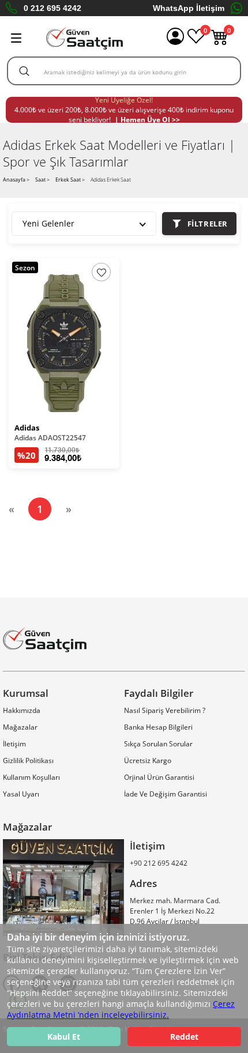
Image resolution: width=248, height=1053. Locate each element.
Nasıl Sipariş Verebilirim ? (164, 710)
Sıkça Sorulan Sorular (158, 744)
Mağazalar (20, 727)
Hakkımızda (21, 710)
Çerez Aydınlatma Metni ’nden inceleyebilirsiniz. (121, 1009)
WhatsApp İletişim (188, 8)
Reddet (184, 1036)
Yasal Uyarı (21, 794)
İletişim (14, 744)
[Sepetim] (219, 42)
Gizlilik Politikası (28, 760)
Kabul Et (63, 1036)
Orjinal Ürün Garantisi (159, 777)
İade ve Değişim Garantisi (165, 794)
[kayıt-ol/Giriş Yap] (175, 38)
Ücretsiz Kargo (147, 760)
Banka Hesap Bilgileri (158, 727)
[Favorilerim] (196, 42)
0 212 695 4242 (52, 8)
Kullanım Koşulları (31, 777)
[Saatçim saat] (84, 38)
